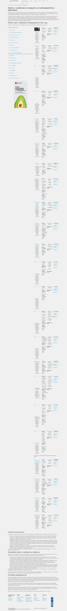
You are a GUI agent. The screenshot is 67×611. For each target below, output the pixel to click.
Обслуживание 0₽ (55, 28)
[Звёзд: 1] (37, 34)
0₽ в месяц (56, 118)
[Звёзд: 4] (37, 38)
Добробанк (13, 608)
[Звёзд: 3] (37, 37)
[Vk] (52, 598)
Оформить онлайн (55, 31)
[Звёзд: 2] (37, 36)
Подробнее (55, 34)
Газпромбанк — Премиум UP (37, 389)
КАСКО (22, 3)
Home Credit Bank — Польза (37, 32)
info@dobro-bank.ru (43, 608)
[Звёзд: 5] (37, 39)
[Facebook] (52, 601)
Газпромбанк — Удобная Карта (37, 518)
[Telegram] (52, 603)
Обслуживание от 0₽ (55, 460)
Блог (26, 3)
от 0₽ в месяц (56, 45)
